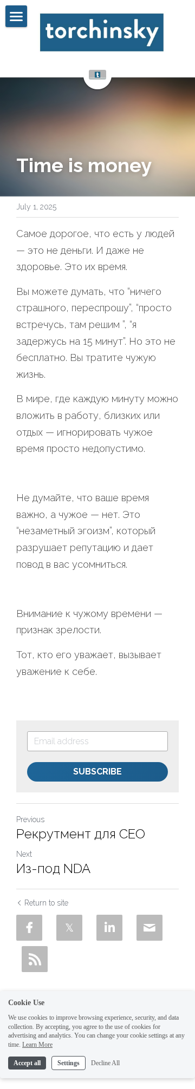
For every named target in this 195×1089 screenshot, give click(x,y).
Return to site (46, 902)
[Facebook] (29, 928)
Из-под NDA (53, 868)
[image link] (101, 32)
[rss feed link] (35, 959)
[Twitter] (69, 928)
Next (24, 854)
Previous (30, 819)
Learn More (37, 1044)
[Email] (149, 928)
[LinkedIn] (109, 928)
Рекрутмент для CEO (80, 834)
